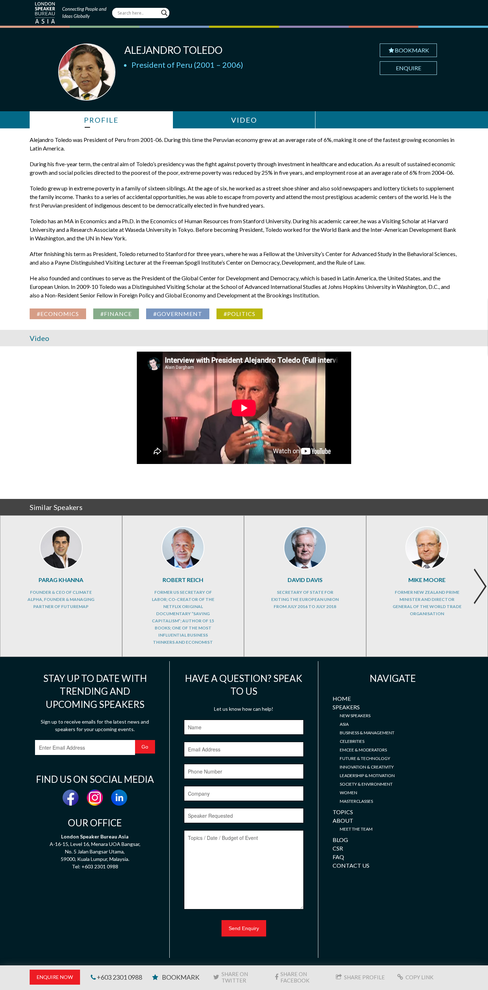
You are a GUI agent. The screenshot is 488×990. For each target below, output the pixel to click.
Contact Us (351, 865)
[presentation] (480, 586)
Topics (343, 811)
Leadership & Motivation (367, 775)
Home (342, 698)
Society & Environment (366, 784)
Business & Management (367, 732)
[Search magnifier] (164, 13)
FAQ (338, 856)
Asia (344, 724)
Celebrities (352, 741)
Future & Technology (365, 758)
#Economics (58, 313)
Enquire (408, 68)
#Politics (239, 313)
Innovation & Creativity (367, 767)
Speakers (346, 707)
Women (348, 792)
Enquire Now (55, 977)
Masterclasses (356, 801)
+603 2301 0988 (119, 977)
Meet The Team (356, 829)
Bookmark (412, 50)
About (343, 820)
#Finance (116, 313)
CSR (338, 848)
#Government (177, 313)
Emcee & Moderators (363, 749)
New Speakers (355, 715)
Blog (340, 839)
